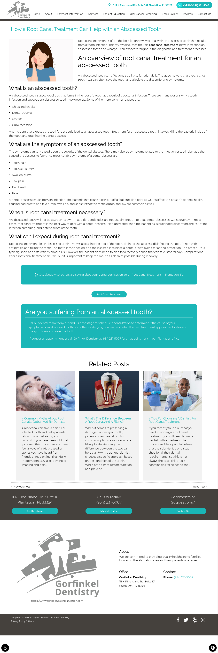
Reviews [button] (188, 14)
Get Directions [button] (35, 511)
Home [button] (36, 14)
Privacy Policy (18, 621)
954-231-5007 (112, 338)
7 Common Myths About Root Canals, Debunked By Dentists (43, 420)
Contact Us (183, 511)
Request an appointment (46, 338)
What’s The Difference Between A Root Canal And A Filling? (108, 420)
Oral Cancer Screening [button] (143, 14)
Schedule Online (109, 511)
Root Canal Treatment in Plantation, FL (157, 274)
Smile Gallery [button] (170, 14)
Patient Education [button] (114, 14)
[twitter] (186, 619)
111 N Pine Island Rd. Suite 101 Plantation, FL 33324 (142, 5)
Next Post (199, 486)
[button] (5, 648)
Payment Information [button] (70, 14)
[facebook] (178, 619)
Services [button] (93, 14)
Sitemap (31, 621)
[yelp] (195, 619)
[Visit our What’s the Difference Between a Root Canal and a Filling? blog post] (109, 391)
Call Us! (196, 5)
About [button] (48, 14)
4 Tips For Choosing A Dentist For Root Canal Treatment (172, 420)
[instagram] (203, 619)
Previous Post (21, 486)
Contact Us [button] (204, 14)
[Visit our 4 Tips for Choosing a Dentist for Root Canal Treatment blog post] (172, 391)
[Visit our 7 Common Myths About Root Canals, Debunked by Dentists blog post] (45, 391)
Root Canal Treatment (109, 294)
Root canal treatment (92, 40)
